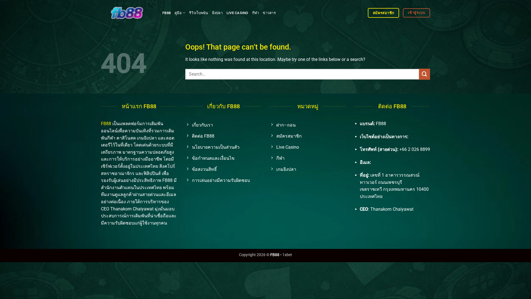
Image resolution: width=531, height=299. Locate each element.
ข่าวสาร (269, 13)
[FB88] (127, 12)
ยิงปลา (217, 13)
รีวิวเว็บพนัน (198, 13)
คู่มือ (178, 13)
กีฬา (255, 13)
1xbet (287, 254)
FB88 (166, 13)
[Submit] (424, 74)
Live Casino (237, 13)
